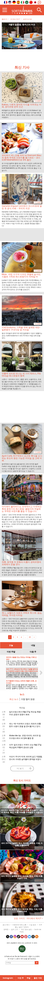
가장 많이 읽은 (28, 699)
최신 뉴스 (13, 699)
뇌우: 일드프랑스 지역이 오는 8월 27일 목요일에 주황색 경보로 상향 (25, 746)
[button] (5, 35)
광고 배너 (6, 925)
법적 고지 (14, 929)
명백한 (6, 929)
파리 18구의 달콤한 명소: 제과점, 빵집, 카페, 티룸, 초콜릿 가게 (22, 910)
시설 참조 (32, 925)
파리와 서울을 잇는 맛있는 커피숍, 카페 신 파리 (21, 658)
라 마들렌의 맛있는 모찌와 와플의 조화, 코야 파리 (21, 682)
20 (30, 637)
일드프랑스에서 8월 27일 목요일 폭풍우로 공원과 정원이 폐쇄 (25, 713)
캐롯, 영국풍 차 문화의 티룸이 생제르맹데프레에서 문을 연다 (21, 563)
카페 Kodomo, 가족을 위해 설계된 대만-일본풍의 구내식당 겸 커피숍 (21, 328)
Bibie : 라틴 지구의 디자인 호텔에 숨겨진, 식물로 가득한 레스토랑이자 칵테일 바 (21, 275)
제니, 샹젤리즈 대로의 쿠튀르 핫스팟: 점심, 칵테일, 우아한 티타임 (22, 614)
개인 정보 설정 (26, 929)
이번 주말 (11, 651)
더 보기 (20, 768)
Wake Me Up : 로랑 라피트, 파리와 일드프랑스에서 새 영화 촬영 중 (25, 737)
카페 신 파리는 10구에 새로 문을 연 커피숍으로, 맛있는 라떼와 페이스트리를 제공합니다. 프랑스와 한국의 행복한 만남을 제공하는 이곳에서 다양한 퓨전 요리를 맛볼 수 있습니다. (22, 664)
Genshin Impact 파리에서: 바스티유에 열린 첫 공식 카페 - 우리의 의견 (22, 25)
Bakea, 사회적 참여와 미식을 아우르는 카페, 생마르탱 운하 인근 (21, 105)
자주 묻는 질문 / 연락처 (28, 926)
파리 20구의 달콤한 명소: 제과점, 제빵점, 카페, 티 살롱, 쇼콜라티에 (22, 844)
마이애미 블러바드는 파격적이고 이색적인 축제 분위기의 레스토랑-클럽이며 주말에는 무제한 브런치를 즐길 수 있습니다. (22, 509)
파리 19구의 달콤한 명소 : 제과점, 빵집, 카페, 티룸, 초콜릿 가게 (22, 877)
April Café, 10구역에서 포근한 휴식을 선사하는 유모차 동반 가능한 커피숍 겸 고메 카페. (22, 458)
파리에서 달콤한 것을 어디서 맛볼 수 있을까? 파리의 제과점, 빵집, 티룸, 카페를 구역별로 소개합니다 (22, 811)
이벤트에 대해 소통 (19, 925)
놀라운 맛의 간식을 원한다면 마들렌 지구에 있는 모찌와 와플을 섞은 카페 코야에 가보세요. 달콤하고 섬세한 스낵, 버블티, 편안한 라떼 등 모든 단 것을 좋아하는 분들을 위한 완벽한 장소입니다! (22, 688)
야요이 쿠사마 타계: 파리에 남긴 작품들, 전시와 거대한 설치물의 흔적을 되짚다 (25, 758)
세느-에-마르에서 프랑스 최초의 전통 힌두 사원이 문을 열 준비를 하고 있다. (25, 725)
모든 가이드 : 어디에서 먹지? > (28, 918)
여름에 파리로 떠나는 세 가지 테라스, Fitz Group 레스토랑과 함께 (21, 374)
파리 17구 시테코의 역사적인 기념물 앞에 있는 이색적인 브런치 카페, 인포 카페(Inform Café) (22, 671)
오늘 (11, 645)
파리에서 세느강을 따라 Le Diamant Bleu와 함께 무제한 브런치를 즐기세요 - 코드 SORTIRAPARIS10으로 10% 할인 (21, 157)
